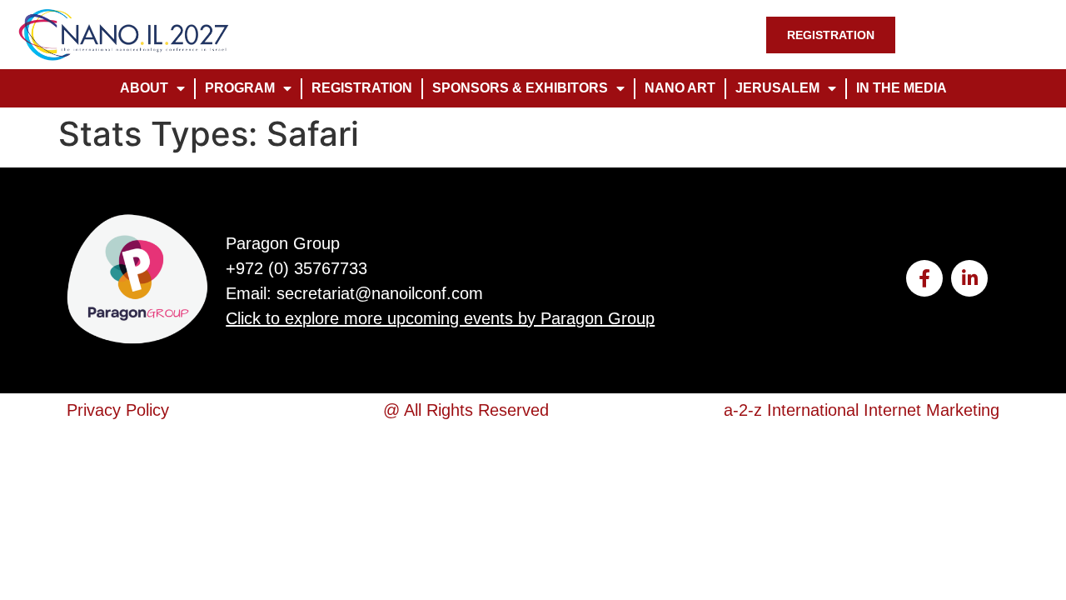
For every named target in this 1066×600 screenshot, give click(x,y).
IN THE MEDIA (901, 88)
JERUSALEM (777, 88)
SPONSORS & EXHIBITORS (520, 88)
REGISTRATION (361, 88)
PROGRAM (240, 88)
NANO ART (680, 88)
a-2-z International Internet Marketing (861, 410)
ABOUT (144, 88)
